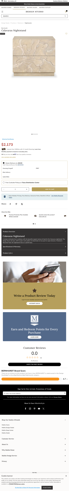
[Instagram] (30, 408)
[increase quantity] (27, 189)
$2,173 (7, 144)
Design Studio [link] (19, 7)
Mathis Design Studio (8, 427)
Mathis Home (5, 425)
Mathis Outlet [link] (45, 7)
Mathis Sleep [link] (32, 7)
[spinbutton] (15, 189)
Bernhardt (4, 28)
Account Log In (34, 303)
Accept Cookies (47, 487)
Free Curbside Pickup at (22, 183)
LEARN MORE (34, 337)
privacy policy (21, 484)
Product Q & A (7, 253)
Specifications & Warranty (11, 247)
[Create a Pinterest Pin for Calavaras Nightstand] (16, 204)
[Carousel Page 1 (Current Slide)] (33, 224)
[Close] (66, 476)
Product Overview (9, 232)
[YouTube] (39, 408)
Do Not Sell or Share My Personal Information (27, 487)
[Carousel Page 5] (36, 134)
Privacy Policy (58, 397)
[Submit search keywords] (65, 16)
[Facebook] (25, 408)
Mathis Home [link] (6, 7)
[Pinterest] (34, 408)
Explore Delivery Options (60, 1)
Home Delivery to (13, 163)
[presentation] (35, 224)
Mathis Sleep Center (7, 430)
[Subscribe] (64, 393)
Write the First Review (8, 139)
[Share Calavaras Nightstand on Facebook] (10, 204)
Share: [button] (3, 204)
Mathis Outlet (6, 433)
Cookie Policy (13, 484)
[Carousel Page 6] (37, 134)
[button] (2, 11)
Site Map (34, 472)
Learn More (6, 177)
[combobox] (34, 16)
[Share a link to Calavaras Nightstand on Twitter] (22, 204)
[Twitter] (43, 408)
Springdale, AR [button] (12, 1)
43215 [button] (20, 163)
